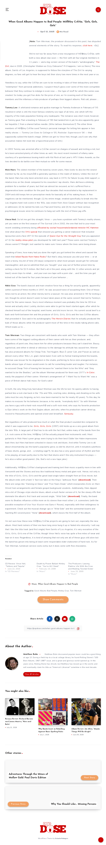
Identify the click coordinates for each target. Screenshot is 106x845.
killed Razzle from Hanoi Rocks (31, 256)
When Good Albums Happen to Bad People (58, 584)
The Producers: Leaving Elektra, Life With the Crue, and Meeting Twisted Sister (80, 566)
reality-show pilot (24, 240)
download (84, 479)
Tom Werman (76, 591)
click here (87, 45)
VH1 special (31, 231)
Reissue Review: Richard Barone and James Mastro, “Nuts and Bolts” (19, 721)
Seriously (68, 413)
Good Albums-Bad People (45, 591)
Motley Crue (63, 591)
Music (34, 584)
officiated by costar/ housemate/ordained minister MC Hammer (68, 227)
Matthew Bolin (30, 654)
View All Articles (32, 674)
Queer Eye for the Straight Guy (65, 236)
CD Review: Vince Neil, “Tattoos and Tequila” (15, 564)
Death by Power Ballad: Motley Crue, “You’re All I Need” (51, 564)
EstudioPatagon (61, 838)
